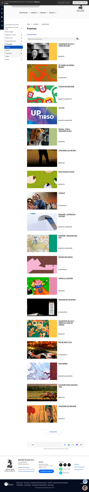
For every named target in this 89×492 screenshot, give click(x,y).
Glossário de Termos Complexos (60, 482)
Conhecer (43, 12)
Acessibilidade (19, 485)
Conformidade (27, 485)
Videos (7, 56)
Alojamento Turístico (10, 35)
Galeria (7, 59)
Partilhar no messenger (77, 444)
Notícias (7, 50)
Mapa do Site (19, 482)
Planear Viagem (9, 32)
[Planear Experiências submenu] (21, 41)
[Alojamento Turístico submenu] (21, 34)
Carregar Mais (53, 431)
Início (28, 24)
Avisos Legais (51, 485)
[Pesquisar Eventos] (77, 39)
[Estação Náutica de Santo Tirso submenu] (21, 28)
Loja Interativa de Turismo (12, 24)
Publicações (8, 53)
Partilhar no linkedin (68, 444)
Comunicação (8, 44)
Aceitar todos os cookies (80, 2)
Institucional (24, 12)
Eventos (7, 47)
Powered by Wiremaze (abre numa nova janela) (82, 483)
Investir (51, 12)
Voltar (32, 444)
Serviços (34, 12)
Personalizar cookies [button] (63, 2)
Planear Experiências (10, 41)
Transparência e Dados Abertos (39, 485)
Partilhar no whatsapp (72, 444)
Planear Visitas (9, 38)
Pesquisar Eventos (32, 34)
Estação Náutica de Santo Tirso (11, 28)
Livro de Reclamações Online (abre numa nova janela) (8, 484)
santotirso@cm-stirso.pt (28, 471)
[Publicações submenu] (21, 53)
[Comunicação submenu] (21, 44)
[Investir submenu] (55, 13)
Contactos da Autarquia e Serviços (39, 482)
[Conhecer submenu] (47, 13)
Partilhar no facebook (64, 444)
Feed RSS (50, 482)
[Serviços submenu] (38, 13)
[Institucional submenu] (29, 13)
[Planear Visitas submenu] (21, 37)
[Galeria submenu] (21, 59)
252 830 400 (26, 467)
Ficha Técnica (27, 482)
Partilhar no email (81, 444)
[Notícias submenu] (21, 50)
